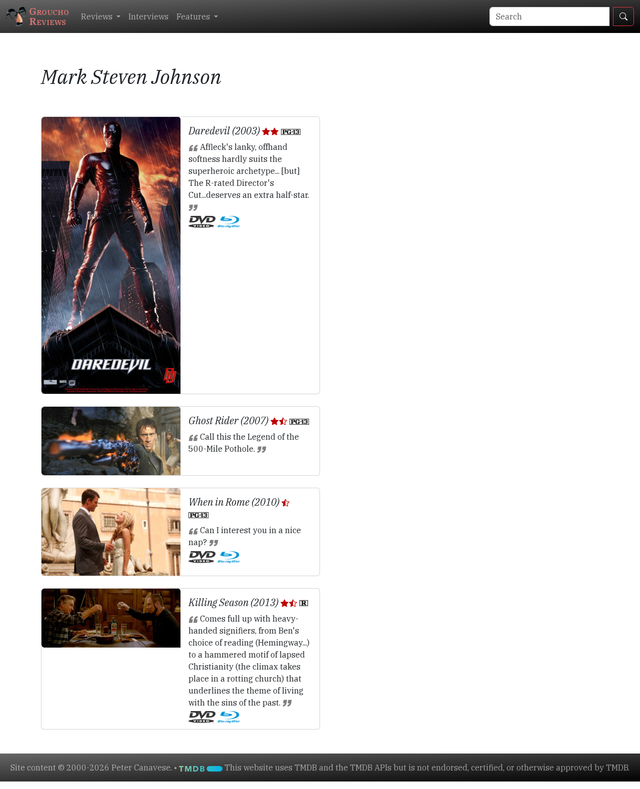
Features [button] (194, 16)
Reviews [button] (97, 16)
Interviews (148, 16)
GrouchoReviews (49, 16)
